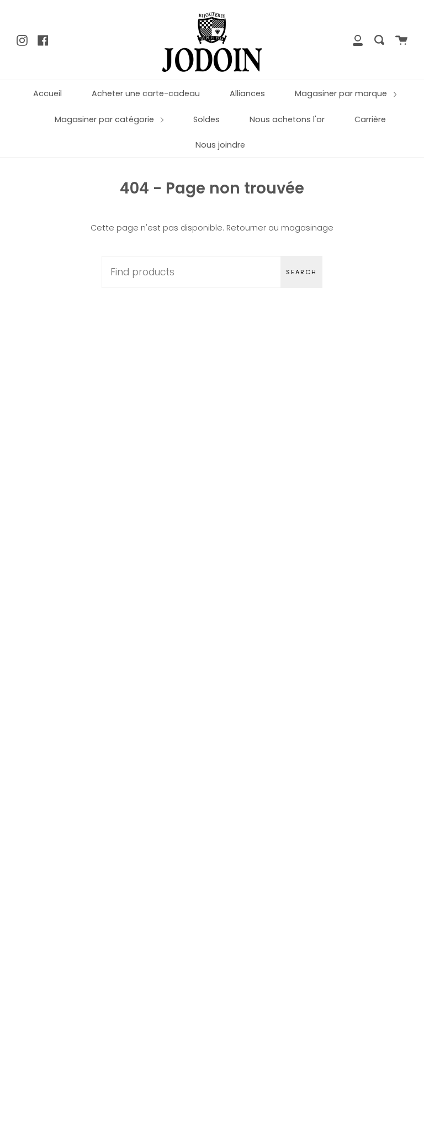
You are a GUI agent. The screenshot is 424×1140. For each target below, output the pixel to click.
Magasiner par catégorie (105, 119)
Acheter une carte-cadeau (146, 93)
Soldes (206, 119)
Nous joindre (220, 144)
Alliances (247, 93)
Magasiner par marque (342, 93)
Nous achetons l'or (287, 119)
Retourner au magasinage (279, 227)
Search (301, 272)
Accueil (47, 93)
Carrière (370, 119)
